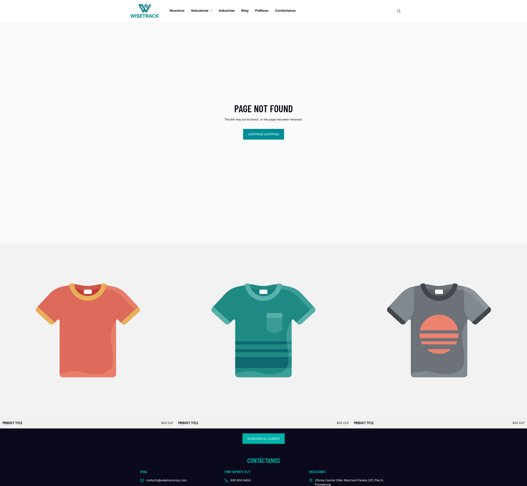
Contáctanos (285, 10)
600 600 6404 (241, 480)
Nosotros (177, 10)
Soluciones (200, 10)
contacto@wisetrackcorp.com (166, 480)
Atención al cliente (263, 438)
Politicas (261, 10)
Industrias (227, 10)
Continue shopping (263, 134)
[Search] (398, 11)
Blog (244, 10)
